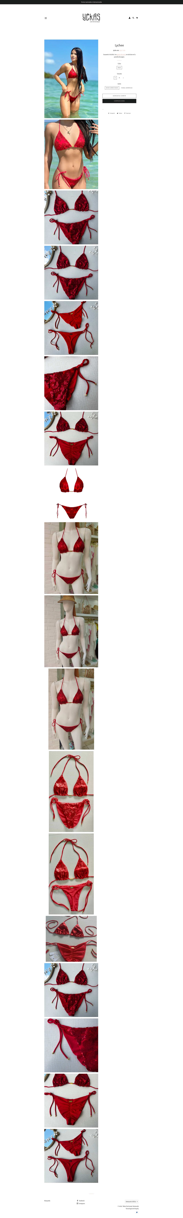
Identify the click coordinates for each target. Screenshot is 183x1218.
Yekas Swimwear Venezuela (131, 1206)
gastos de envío (121, 54)
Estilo (119, 84)
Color (119, 63)
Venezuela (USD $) (131, 1201)
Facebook (81, 1201)
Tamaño (119, 74)
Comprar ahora (119, 101)
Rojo (119, 67)
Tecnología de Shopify (132, 1208)
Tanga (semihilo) (127, 88)
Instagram (82, 1203)
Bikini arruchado (112, 88)
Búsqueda (47, 1201)
